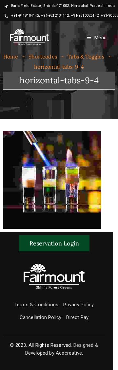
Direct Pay (77, 317)
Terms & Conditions (36, 305)
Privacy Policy (78, 305)
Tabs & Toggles (86, 56)
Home (10, 56)
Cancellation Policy (41, 317)
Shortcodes (43, 56)
